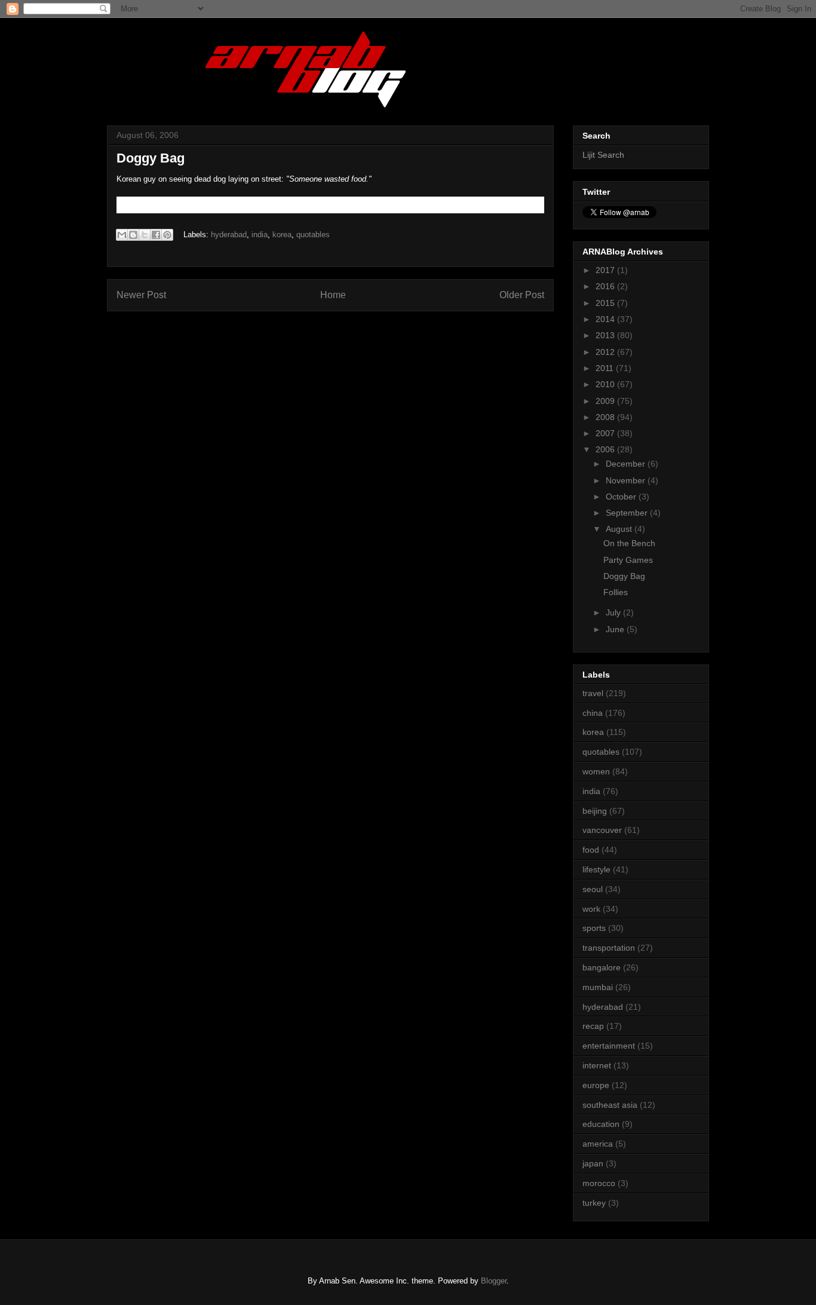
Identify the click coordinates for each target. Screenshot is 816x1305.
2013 (606, 335)
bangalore (601, 967)
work (591, 909)
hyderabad (229, 234)
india (259, 234)
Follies (615, 592)
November (627, 480)
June (616, 629)
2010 (606, 384)
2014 (606, 319)
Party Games (628, 560)
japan (592, 1163)
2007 (606, 433)
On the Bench (629, 543)
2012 (606, 352)
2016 (606, 286)
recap (593, 1026)
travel (592, 693)
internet (596, 1065)
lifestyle (596, 869)
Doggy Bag (624, 576)
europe (595, 1085)
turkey (594, 1203)
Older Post (521, 295)
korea (282, 234)
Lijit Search (603, 155)
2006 (606, 449)
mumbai (597, 987)
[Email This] (122, 235)
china (592, 713)
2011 (606, 368)
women (596, 771)
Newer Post (141, 295)
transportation (608, 947)
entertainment (608, 1045)
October (622, 496)
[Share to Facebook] (156, 235)
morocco (598, 1183)
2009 (606, 401)
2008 (606, 417)
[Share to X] (145, 235)
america (597, 1143)
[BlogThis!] (133, 235)
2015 (606, 303)
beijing (594, 811)
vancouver (602, 830)
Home (333, 295)
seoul (592, 889)
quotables (313, 234)
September (628, 512)
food (590, 849)
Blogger (494, 1280)
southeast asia (609, 1105)
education (600, 1124)
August (620, 529)
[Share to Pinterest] (167, 235)
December (627, 463)
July (614, 612)
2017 (606, 270)
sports (594, 928)
